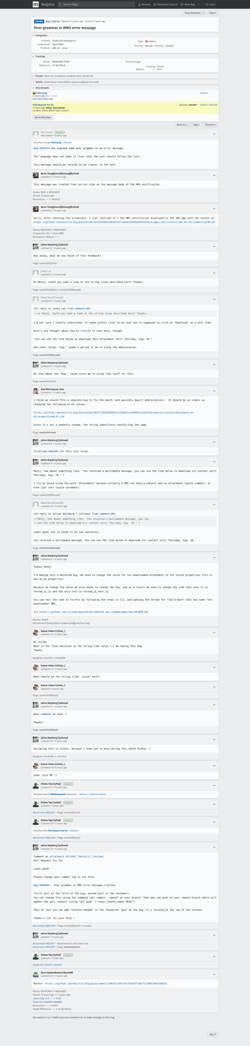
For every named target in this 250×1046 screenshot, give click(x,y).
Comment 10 (47, 506)
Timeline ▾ (210, 124)
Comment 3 (46, 248)
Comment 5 (46, 301)
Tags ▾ (196, 124)
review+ (193, 104)
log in (49, 1017)
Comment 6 (46, 366)
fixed (159, 69)
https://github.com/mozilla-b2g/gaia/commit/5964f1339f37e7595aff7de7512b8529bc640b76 (106, 983)
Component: (44, 44)
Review (213, 104)
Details (204, 93)
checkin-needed (53, 964)
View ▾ (213, 13)
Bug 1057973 (41, 148)
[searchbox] (96, 4)
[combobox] (96, 4)
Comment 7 (46, 392)
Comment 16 (47, 767)
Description (46, 135)
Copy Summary (192, 13)
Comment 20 (47, 976)
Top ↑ (213, 1034)
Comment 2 (46, 210)
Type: (140, 41)
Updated (45, 689)
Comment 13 (47, 669)
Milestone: (45, 65)
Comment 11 (47, 559)
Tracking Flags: (133, 61)
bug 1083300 (50, 451)
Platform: (45, 48)
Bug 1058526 (53, 21)
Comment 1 (46, 177)
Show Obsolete (43, 117)
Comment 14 (47, 706)
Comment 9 (46, 463)
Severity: (159, 45)
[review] (98, 856)
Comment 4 (46, 274)
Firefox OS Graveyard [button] (64, 40)
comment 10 (48, 714)
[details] (84, 856)
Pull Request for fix (43, 104)
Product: (46, 40)
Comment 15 (47, 741)
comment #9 (106, 513)
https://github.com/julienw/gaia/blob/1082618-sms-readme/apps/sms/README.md (93, 611)
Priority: (139, 45)
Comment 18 (47, 823)
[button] (210, 4)
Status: (47, 61)
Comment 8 (46, 443)
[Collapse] (214, 134)
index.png (41, 93)
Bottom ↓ (182, 124)
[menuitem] (144, 4)
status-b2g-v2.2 (41, 998)
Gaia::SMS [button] (58, 44)
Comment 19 (47, 849)
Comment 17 (47, 787)
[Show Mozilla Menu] (36, 4)
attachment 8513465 (63, 856)
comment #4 (81, 308)
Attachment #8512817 (44, 812)
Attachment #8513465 (44, 837)
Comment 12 (47, 634)
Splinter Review (98, 794)
